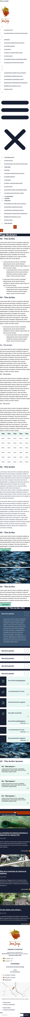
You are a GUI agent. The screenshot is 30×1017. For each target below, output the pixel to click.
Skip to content (4, 1)
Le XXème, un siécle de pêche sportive (13, 52)
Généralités (7, 39)
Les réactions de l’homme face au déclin (14, 62)
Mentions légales (6, 1002)
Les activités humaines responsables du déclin (15, 59)
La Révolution (7, 49)
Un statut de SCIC (8, 30)
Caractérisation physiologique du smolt (13, 79)
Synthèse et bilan (8, 89)
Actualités (6, 67)
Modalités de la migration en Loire (12, 86)
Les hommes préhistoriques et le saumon (14, 42)
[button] (15, 125)
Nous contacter (7, 92)
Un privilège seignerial (9, 46)
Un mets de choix (8, 56)
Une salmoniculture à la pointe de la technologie (16, 33)
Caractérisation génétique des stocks (13, 76)
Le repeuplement (8, 65)
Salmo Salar (6, 36)
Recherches (6, 69)
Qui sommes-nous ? (9, 27)
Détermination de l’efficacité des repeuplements (15, 82)
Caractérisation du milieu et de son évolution (15, 72)
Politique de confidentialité (9, 1004)
